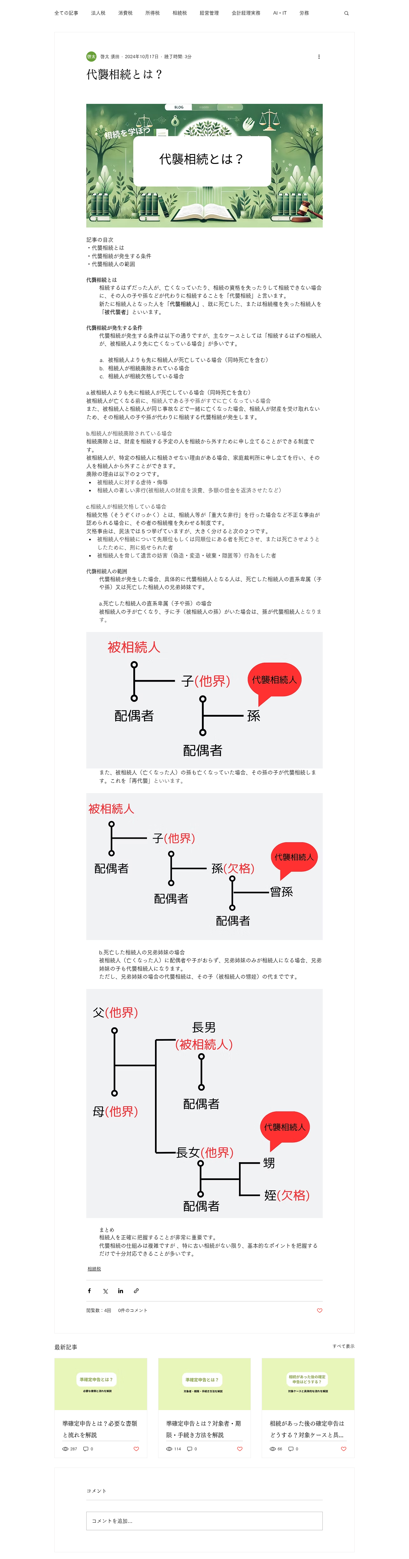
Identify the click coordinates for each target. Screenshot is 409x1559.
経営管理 (209, 13)
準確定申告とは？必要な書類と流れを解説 (99, 1429)
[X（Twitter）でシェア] (105, 1291)
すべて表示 (343, 1346)
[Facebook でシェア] (89, 1291)
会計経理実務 (246, 13)
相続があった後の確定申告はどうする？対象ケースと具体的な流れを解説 (307, 1431)
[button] (346, 12)
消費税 (125, 13)
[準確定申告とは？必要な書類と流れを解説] (101, 1384)
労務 (304, 13)
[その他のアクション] (319, 56)
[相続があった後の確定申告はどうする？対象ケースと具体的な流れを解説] (308, 1384)
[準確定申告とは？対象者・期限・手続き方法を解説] (204, 1384)
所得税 (152, 13)
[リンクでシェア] (136, 1291)
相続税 (180, 13)
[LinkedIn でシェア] (121, 1291)
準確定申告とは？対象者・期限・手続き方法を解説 (203, 1429)
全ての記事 (66, 13)
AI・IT (280, 13)
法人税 (98, 13)
